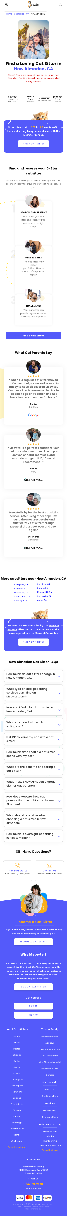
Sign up (33, 1015)
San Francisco (17, 1128)
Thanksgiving (50, 1141)
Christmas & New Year (50, 1145)
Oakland (17, 1098)
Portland (17, 1116)
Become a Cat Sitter (34, 942)
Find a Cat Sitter (33, 335)
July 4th (50, 1136)
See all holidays (50, 1150)
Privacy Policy (38, 1207)
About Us (50, 1043)
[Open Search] (60, 4)
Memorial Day (50, 1131)
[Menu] (7, 4)
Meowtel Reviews (50, 1068)
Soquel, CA (42, 588)
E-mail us (33, 1178)
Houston (17, 1073)
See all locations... (17, 1147)
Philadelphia (17, 1104)
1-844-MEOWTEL (17, 872)
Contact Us (49, 872)
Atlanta (17, 1036)
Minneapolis (17, 1085)
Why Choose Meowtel (50, 1062)
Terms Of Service (24, 1207)
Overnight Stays (50, 1117)
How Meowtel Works (50, 1049)
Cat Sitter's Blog (50, 1096)
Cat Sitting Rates (50, 1055)
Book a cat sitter (33, 987)
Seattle (17, 1134)
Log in (33, 1006)
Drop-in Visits (50, 1110)
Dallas (17, 1061)
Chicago (17, 1055)
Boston (17, 1048)
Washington (17, 1141)
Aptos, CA (42, 600)
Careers (50, 1075)
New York (17, 1091)
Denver (17, 1067)
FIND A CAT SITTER (34, 143)
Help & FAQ (50, 1089)
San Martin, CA (44, 596)
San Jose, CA (43, 584)
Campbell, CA (21, 584)
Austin (17, 1042)
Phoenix (17, 1110)
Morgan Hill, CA (44, 592)
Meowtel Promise (33, 134)
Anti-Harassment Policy (37, 1208)
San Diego (17, 1122)
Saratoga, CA (20, 600)
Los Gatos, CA (21, 592)
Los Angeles (17, 1079)
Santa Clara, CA (22, 596)
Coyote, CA (19, 588)
